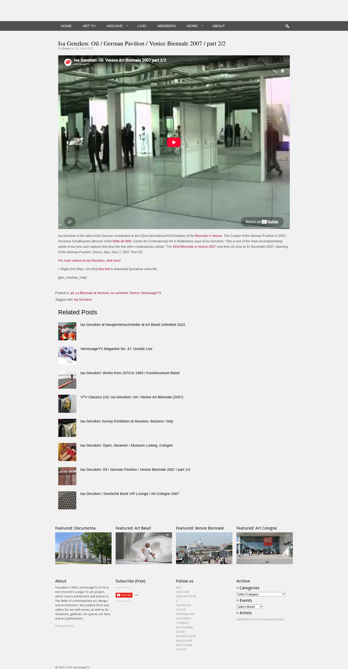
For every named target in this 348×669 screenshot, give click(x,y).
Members (166, 26)
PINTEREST (184, 618)
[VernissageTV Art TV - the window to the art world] (75, 10)
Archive (115, 26)
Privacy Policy (64, 626)
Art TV (89, 26)
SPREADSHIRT (185, 614)
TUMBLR (182, 623)
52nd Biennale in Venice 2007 (194, 246)
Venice (134, 293)
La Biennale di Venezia (92, 293)
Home (66, 26)
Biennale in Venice (208, 235)
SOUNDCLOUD (186, 636)
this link (104, 269)
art (72, 293)
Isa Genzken (83, 299)
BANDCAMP (184, 640)
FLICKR (181, 609)
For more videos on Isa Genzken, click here (89, 260)
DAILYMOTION (186, 596)
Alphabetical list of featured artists (260, 619)
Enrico (66, 48)
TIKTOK (181, 649)
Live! (142, 26)
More (192, 26)
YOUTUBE (182, 592)
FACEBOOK (183, 605)
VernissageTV (151, 293)
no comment (119, 293)
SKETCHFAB (184, 645)
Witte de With (122, 241)
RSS (178, 587)
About (218, 26)
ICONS (180, 632)
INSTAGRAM (184, 627)
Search (287, 26)
